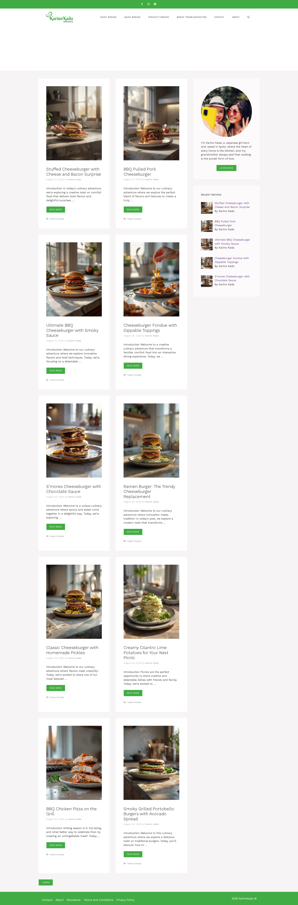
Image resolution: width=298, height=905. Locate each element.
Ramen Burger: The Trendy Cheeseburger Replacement (149, 491)
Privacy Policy (125, 899)
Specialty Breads (158, 17)
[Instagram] (148, 4)
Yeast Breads (108, 17)
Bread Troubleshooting (191, 17)
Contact (219, 17)
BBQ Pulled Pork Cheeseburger (140, 172)
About (236, 17)
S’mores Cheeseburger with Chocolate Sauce (73, 489)
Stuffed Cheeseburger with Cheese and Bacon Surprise (73, 172)
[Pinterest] (155, 4)
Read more (56, 209)
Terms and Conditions (98, 899)
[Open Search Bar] (248, 17)
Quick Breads (132, 17)
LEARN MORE (226, 168)
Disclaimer (74, 899)
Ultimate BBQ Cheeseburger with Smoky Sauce (72, 330)
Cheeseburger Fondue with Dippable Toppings (150, 328)
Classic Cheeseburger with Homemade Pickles (72, 650)
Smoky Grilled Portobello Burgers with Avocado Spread (149, 813)
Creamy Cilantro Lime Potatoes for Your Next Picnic (146, 652)
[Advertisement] (149, 49)
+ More (46, 882)
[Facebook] (141, 4)
